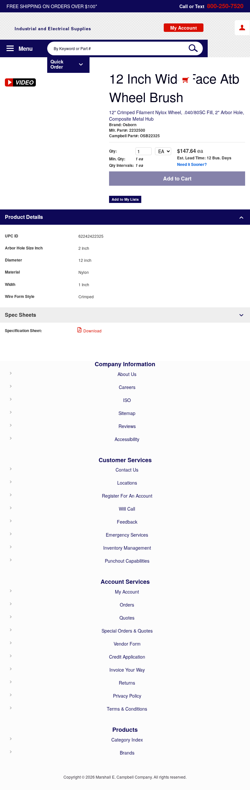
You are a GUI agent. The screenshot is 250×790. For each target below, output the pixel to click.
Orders (127, 604)
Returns (127, 682)
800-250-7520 (225, 6)
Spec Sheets (20, 314)
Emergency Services (127, 534)
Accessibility (127, 439)
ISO (127, 400)
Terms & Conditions (127, 708)
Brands (127, 752)
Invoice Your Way (127, 669)
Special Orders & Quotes (127, 630)
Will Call (127, 508)
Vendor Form (127, 643)
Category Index (127, 739)
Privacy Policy (127, 695)
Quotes (126, 617)
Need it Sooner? (192, 164)
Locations (127, 482)
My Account (127, 591)
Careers (127, 387)
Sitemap (126, 413)
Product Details (24, 217)
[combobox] (125, 48)
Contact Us (127, 469)
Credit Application (127, 656)
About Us (127, 374)
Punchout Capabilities (127, 560)
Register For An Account (127, 495)
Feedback (127, 521)
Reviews (127, 426)
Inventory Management (127, 547)
